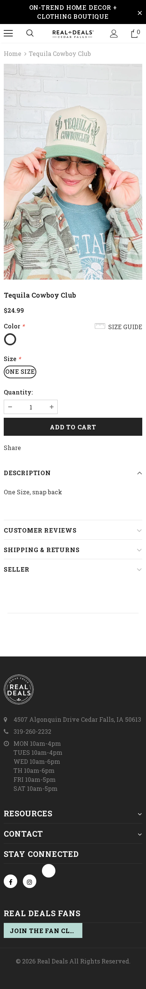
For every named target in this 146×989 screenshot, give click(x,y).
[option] (73, 172)
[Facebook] (10, 881)
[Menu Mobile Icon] (8, 33)
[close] (139, 12)
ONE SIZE (20, 371)
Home (12, 53)
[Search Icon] (30, 33)
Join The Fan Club (45, 931)
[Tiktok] (48, 871)
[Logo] (73, 33)
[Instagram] (29, 881)
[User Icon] (114, 34)
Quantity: (18, 392)
